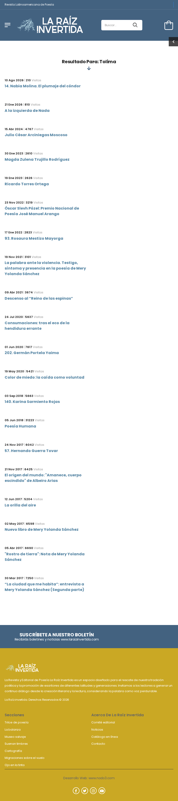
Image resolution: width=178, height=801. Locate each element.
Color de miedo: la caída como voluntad (44, 377)
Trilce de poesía (17, 722)
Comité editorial (103, 722)
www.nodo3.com (102, 778)
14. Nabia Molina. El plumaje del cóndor (43, 86)
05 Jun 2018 (14, 420)
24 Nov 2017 (14, 445)
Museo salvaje (15, 737)
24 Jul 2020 (14, 317)
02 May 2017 (14, 523)
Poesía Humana (20, 426)
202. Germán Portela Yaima (32, 352)
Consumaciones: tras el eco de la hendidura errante (37, 325)
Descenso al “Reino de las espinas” (39, 298)
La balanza (13, 729)
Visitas (33, 80)
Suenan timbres (16, 743)
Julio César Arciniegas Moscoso (36, 135)
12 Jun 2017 (13, 499)
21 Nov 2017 (13, 469)
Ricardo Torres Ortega (27, 184)
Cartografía (13, 751)
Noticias (97, 729)
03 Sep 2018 (14, 396)
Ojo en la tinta (15, 765)
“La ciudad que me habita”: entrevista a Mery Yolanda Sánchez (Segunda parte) (44, 586)
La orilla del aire (20, 505)
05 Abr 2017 (14, 548)
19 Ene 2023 (13, 178)
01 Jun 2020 (14, 347)
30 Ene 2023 (14, 153)
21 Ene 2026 (13, 104)
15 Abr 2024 (14, 129)
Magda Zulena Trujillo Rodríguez (37, 159)
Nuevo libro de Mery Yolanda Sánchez (42, 529)
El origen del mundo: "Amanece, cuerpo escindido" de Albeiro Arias (43, 477)
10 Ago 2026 (14, 80)
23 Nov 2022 (14, 202)
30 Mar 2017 (14, 578)
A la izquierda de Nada (27, 110)
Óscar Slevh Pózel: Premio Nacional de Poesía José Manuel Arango (42, 211)
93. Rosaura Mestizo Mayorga (34, 238)
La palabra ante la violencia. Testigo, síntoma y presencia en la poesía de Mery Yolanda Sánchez (45, 268)
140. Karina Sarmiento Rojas (32, 401)
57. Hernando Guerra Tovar (31, 450)
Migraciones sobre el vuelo (24, 758)
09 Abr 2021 (14, 292)
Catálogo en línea (104, 737)
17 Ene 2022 (13, 232)
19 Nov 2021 (13, 257)
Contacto (98, 743)
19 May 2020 (14, 371)
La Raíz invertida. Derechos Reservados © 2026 (37, 700)
